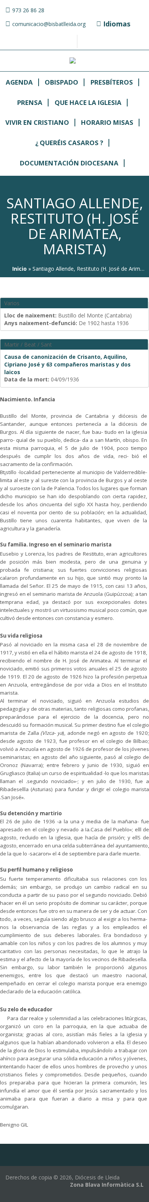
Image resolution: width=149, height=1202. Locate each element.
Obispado (61, 82)
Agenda (19, 82)
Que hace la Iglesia (88, 103)
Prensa (29, 103)
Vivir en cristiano (37, 123)
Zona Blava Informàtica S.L (107, 1184)
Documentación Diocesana (69, 163)
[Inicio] (73, 61)
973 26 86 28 (28, 10)
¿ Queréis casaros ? (69, 143)
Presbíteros (112, 82)
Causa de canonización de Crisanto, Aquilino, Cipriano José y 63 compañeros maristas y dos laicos (67, 364)
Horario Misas (107, 123)
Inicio (19, 268)
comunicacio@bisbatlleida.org (49, 24)
